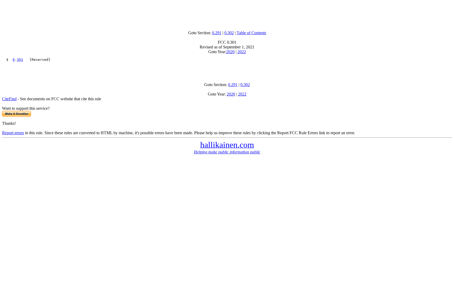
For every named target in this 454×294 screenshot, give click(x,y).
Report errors (13, 133)
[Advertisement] (227, 14)
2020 (230, 51)
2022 (242, 51)
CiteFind (9, 99)
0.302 (229, 33)
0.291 (216, 33)
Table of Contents (251, 33)
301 (20, 60)
